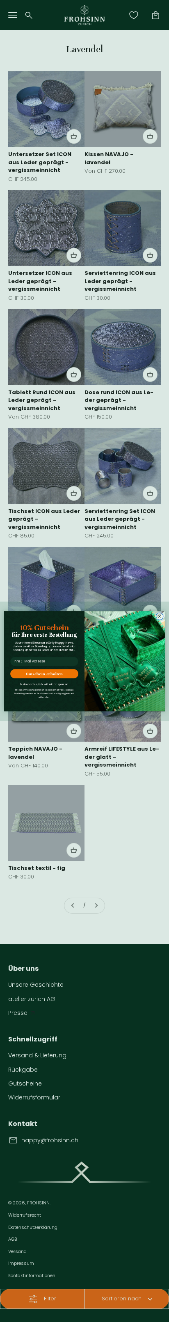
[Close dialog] (159, 616)
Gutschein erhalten (44, 673)
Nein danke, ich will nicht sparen (45, 684)
